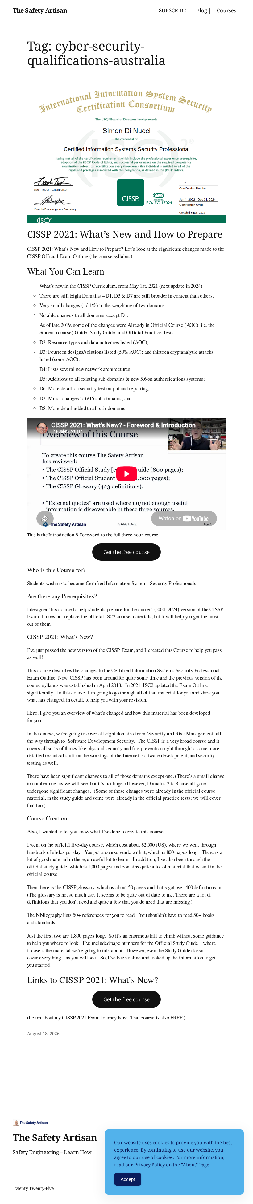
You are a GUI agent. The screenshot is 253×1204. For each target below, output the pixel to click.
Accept (128, 1179)
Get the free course (126, 551)
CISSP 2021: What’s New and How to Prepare (124, 234)
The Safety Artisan (40, 10)
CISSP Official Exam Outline (57, 256)
